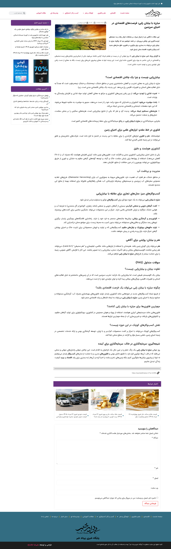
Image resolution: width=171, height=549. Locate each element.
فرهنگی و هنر (123, 517)
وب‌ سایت (154, 488)
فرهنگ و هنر (89, 13)
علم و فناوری (102, 13)
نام (156, 468)
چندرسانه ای (54, 13)
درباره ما (55, 517)
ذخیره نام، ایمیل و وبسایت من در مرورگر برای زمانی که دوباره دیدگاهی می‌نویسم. (125, 498)
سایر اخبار (64, 517)
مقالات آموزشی (41, 13)
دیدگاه (155, 438)
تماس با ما (45, 517)
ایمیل (155, 478)
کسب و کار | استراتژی (71, 13)
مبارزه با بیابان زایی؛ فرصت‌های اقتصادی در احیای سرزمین (136, 25)
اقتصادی (113, 13)
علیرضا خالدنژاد (33, 544)
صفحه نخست (124, 13)
